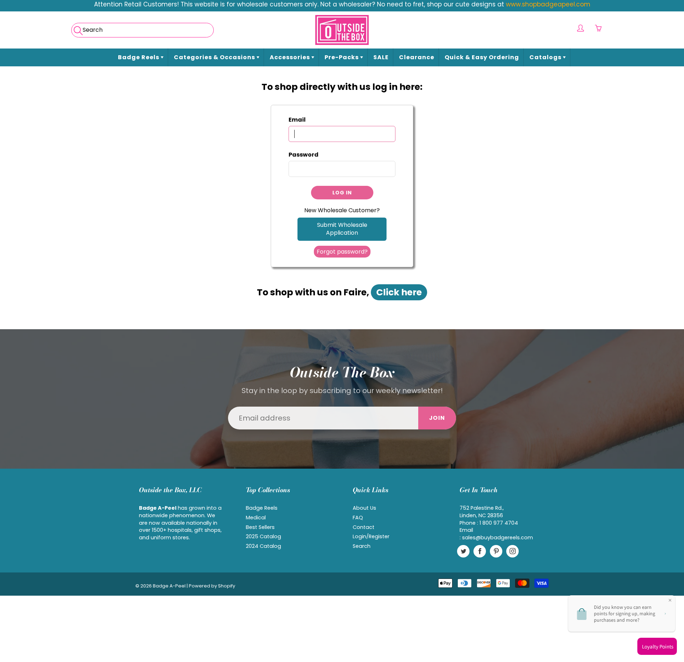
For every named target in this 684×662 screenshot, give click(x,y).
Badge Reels (139, 57)
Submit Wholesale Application (342, 229)
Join (437, 418)
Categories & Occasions (215, 57)
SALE (381, 57)
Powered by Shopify (212, 585)
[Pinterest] (496, 551)
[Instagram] (512, 551)
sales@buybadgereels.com (497, 537)
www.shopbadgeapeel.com (548, 4)
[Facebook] (479, 551)
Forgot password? (342, 252)
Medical (256, 517)
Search (361, 546)
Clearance (416, 57)
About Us (364, 507)
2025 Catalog (263, 536)
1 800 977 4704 (499, 522)
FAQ (358, 517)
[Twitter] (463, 551)
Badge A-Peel (169, 585)
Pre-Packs (342, 57)
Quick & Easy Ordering (482, 57)
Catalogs (546, 57)
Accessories (290, 57)
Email (297, 120)
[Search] (77, 28)
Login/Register (371, 536)
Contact (363, 527)
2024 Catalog (263, 546)
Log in (342, 192)
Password (303, 155)
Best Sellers (260, 527)
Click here (399, 292)
